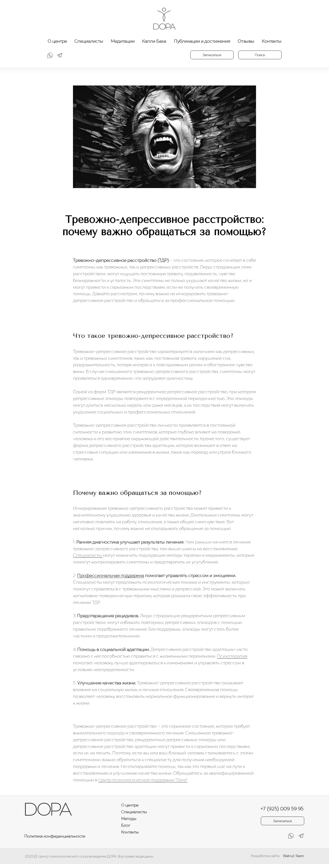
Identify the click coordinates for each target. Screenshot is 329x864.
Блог (125, 825)
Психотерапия (232, 656)
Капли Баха (154, 41)
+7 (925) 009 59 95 (282, 809)
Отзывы (246, 41)
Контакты (272, 41)
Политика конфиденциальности (54, 836)
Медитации (123, 41)
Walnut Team (293, 856)
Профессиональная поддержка (110, 575)
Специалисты (88, 41)
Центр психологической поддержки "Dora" (143, 779)
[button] (212, 55)
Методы (128, 818)
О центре (57, 41)
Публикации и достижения (202, 41)
